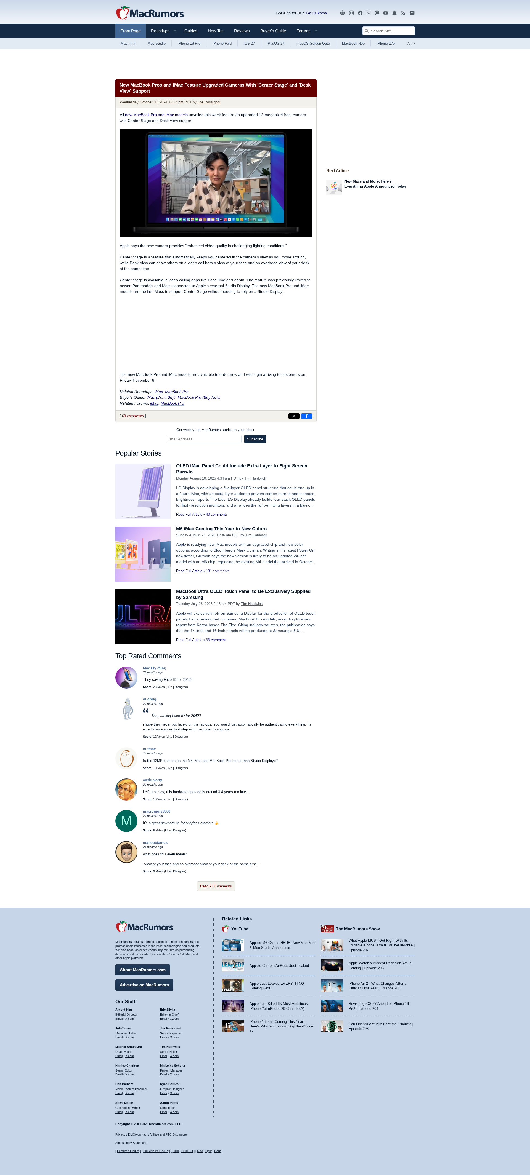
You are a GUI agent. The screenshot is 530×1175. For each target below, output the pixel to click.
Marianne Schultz (172, 1065)
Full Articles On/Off (155, 1151)
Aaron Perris (169, 1102)
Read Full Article (189, 514)
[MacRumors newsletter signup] (412, 13)
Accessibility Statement (130, 1142)
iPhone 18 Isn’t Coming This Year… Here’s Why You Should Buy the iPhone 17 (281, 1026)
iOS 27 (249, 43)
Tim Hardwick (255, 478)
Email (119, 1018)
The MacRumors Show (358, 929)
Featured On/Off (128, 1151)
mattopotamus (155, 843)
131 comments (218, 571)
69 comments (133, 416)
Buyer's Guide (273, 30)
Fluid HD (187, 1151)
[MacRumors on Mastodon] (377, 13)
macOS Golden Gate (313, 43)
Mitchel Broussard (128, 1046)
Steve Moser (124, 1102)
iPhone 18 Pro (189, 43)
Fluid (176, 1151)
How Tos (216, 30)
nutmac (149, 749)
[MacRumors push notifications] (394, 13)
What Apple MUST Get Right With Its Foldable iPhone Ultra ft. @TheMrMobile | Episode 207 (382, 945)
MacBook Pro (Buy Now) (199, 397)
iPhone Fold (222, 43)
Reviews (242, 30)
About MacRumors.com (143, 969)
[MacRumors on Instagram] (351, 13)
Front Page (131, 30)
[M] (126, 831)
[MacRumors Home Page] (149, 13)
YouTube (239, 929)
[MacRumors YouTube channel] (385, 13)
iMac (159, 391)
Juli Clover (123, 1028)
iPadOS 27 (275, 43)
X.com (129, 1018)
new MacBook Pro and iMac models (156, 115)
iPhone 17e (386, 43)
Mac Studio (156, 43)
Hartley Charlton (127, 1065)
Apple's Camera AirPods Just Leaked (279, 965)
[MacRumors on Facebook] (360, 13)
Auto (200, 1151)
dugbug (149, 699)
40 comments (217, 514)
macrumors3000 (156, 811)
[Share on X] (294, 416)
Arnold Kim (123, 1009)
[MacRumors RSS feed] (403, 13)
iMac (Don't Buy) (161, 397)
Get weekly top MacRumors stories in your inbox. (215, 430)
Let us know (316, 13)
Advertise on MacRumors (144, 985)
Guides (190, 30)
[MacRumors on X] (368, 13)
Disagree (181, 687)
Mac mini (128, 43)
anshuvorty (152, 780)
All (411, 43)
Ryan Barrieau (170, 1084)
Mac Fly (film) (154, 668)
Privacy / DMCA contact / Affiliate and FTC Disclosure (151, 1134)
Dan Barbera (124, 1084)
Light (208, 1151)
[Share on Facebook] (306, 416)
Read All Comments (216, 886)
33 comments (217, 640)
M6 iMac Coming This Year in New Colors (221, 528)
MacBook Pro (177, 391)
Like (169, 687)
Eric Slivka (167, 1009)
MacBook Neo (353, 43)
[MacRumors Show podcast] (342, 13)
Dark (217, 1151)
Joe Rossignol (209, 102)
